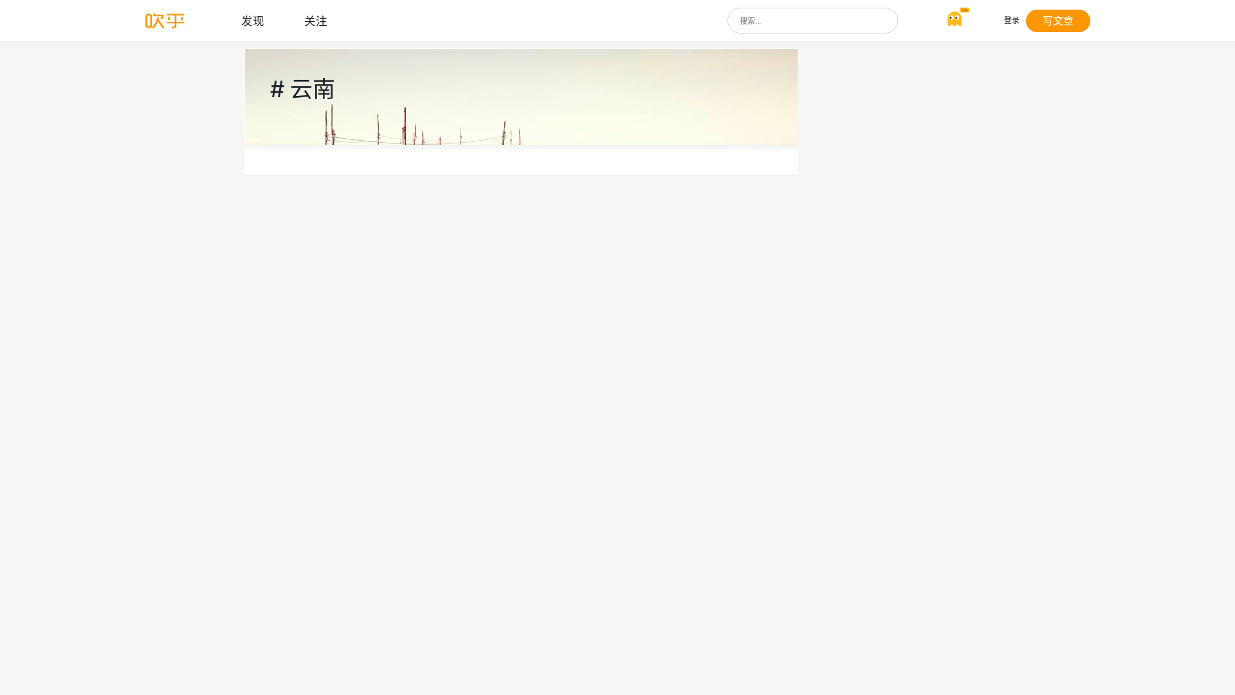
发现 (252, 21)
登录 (1012, 20)
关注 (315, 21)
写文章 (1058, 20)
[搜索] (885, 20)
